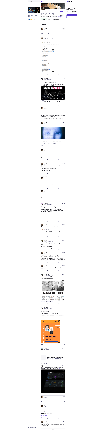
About (32, 426)
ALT (53, 71)
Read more (42, 220)
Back (43, 1)
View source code (33, 429)
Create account (72, 15)
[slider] (53, 390)
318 (41, 14)
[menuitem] (53, 381)
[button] (53, 381)
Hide (63, 280)
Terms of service (34, 427)
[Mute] (44, 392)
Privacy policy (29, 427)
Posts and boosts (43, 24)
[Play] (42, 392)
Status (34, 426)
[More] (64, 33)
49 (45, 14)
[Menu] (64, 11)
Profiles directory (37, 426)
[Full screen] (63, 392)
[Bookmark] (58, 33)
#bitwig (42, 26)
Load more (53, 429)
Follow (61, 11)
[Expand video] (62, 392)
